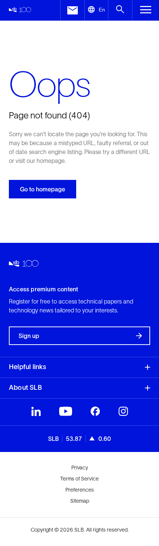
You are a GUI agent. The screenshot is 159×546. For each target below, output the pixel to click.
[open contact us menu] (72, 10)
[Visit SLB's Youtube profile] (65, 413)
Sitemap (79, 501)
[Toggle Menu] (145, 10)
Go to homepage (42, 189)
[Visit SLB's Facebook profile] (95, 413)
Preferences (79, 490)
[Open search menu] (120, 10)
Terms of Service (79, 479)
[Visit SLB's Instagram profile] (123, 413)
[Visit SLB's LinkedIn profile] (36, 413)
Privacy (79, 467)
